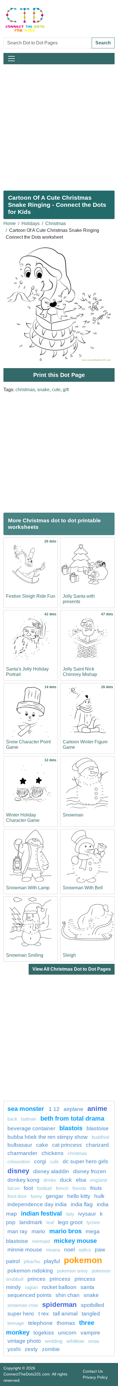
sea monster (26, 1108)
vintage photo (24, 1341)
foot (28, 1188)
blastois (70, 1128)
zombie (51, 1349)
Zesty (31, 1349)
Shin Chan (68, 1295)
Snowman (73, 814)
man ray (17, 1231)
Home (9, 223)
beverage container (31, 1128)
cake (42, 1145)
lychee (93, 1222)
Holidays (30, 223)
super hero (21, 1314)
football (44, 1188)
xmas (93, 1341)
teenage (15, 1323)
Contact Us (93, 1371)
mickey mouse (75, 1240)
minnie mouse (24, 1250)
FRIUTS (96, 1188)
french (62, 1188)
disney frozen (89, 1171)
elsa (81, 1180)
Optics (85, 1249)
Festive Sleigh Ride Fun (30, 596)
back (12, 1119)
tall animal (65, 1314)
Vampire (90, 1333)
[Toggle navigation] (11, 58)
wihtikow (75, 1341)
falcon (13, 1188)
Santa (87, 1287)
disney (18, 1171)
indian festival (41, 1213)
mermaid (41, 1241)
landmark (30, 1222)
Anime (97, 1108)
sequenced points (29, 1295)
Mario (38, 1231)
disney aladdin (51, 1171)
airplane (73, 1109)
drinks (50, 1180)
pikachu (32, 1261)
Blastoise (97, 1128)
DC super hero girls (85, 1161)
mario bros (65, 1231)
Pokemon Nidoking (30, 1271)
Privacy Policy (95, 1377)
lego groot (70, 1222)
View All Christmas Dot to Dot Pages (71, 969)
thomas (66, 1323)
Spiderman (59, 1304)
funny (36, 1196)
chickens (53, 1153)
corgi (40, 1161)
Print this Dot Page (59, 375)
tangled (91, 1314)
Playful (52, 1261)
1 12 (54, 1109)
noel (69, 1250)
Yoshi (14, 1349)
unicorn (67, 1333)
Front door (17, 1196)
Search (103, 42)
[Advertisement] (59, 125)
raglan (31, 1287)
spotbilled (92, 1305)
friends (79, 1188)
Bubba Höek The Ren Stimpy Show (47, 1137)
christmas (25, 389)
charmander (23, 1153)
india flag (82, 1204)
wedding (53, 1341)
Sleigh (69, 955)
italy (70, 1214)
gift (66, 389)
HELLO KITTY (78, 1196)
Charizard (97, 1145)
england (98, 1180)
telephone (40, 1323)
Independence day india (37, 1204)
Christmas (55, 223)
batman (28, 1119)
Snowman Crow (22, 1305)
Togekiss (44, 1333)
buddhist (100, 1137)
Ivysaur (87, 1214)
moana (53, 1249)
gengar (54, 1196)
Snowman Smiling (24, 955)
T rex (43, 1314)
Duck (66, 1180)
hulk (99, 1196)
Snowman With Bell (83, 887)
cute (56, 389)
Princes (36, 1279)
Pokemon (83, 1260)
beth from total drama (72, 1118)
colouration (18, 1161)
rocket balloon (59, 1287)
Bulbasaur (19, 1145)
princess (60, 1279)
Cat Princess (67, 1145)
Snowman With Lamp (28, 887)
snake (43, 389)
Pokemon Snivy (72, 1271)
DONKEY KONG (23, 1180)
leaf (50, 1222)
